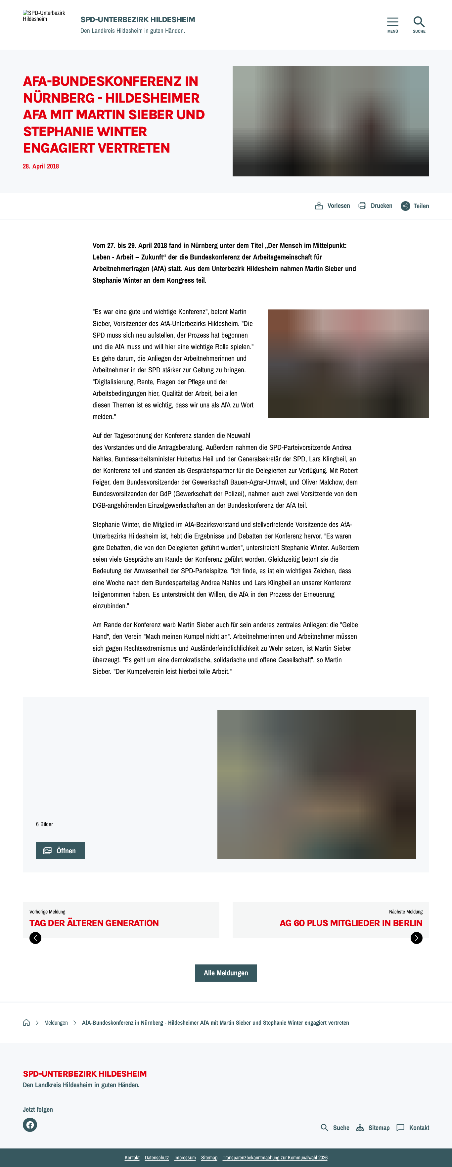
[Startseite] (26, 1022)
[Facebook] (30, 1125)
